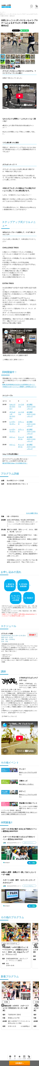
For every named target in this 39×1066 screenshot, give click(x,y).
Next (36, 43)
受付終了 (32, 635)
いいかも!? (19, 1058)
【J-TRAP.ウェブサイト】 (9, 716)
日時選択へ (19, 1063)
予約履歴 (24, 1058)
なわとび (12, 404)
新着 (10, 1058)
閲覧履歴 (28, 1058)
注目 (15, 1058)
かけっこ (12, 437)
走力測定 (30, 404)
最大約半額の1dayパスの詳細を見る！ (15, 463)
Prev (2, 43)
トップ (2, 12)
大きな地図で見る (32, 513)
